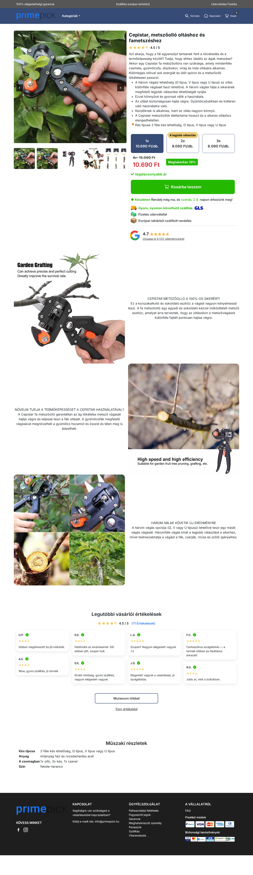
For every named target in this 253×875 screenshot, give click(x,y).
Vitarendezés (137, 835)
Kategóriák (70, 16)
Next (120, 88)
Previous (19, 88)
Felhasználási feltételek (144, 810)
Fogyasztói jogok (140, 814)
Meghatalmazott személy (145, 823)
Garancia (134, 819)
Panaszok (135, 827)
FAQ (188, 810)
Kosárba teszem (186, 187)
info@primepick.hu (107, 821)
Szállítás (134, 831)
